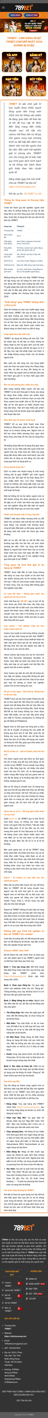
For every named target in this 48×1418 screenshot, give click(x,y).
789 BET (24, 601)
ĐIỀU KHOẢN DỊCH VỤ (23, 1395)
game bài (13, 818)
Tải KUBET (29, 193)
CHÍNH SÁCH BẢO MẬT (35, 1391)
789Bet (5, 1239)
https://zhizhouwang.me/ (22, 186)
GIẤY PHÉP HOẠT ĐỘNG (12, 1391)
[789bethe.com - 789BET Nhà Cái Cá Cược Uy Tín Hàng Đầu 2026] (24, 7)
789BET (13, 103)
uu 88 (38, 193)
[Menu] (3, 7)
